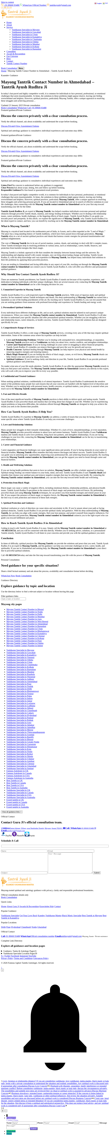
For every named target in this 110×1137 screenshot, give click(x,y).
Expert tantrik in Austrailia (17, 807)
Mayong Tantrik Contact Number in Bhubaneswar (27, 631)
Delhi (3, 927)
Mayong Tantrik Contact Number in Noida (24, 612)
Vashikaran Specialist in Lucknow (20, 703)
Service (9, 27)
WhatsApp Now (8, 576)
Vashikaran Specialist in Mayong (26, 30)
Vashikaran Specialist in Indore (19, 698)
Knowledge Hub (46, 906)
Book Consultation (9, 68)
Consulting (11, 51)
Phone (9, 1133)
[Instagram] (5, 8)
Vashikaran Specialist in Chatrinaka (27, 39)
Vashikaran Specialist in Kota (18, 749)
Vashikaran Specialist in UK (18, 790)
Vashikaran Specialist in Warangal (20, 677)
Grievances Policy (41, 958)
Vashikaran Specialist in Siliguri (19, 708)
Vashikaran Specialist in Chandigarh (21, 710)
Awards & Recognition (29, 906)
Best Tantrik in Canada (16, 783)
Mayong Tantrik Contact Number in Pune (24, 641)
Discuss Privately (8, 126)
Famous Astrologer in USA (18, 776)
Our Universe (12, 56)
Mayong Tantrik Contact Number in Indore (24, 645)
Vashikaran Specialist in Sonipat (20, 768)
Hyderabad (16, 927)
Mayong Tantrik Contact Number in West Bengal (27, 621)
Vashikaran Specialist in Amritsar (20, 761)
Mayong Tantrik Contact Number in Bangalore (26, 626)
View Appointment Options (27, 126)
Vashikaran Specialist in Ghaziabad (21, 766)
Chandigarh (26, 927)
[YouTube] (11, 8)
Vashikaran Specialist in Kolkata (25, 46)
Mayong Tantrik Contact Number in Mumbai (25, 617)
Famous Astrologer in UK (17, 771)
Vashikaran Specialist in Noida (19, 751)
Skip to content (7, 2)
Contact (9, 61)
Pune (8, 927)
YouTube (32, 956)
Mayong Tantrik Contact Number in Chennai (25, 636)
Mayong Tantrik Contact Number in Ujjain (24, 629)
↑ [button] (1, 967)
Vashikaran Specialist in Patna (19, 696)
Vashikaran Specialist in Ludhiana (20, 706)
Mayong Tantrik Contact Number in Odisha (24, 643)
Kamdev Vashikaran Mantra (49, 915)
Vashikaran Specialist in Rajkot (19, 754)
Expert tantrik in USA (15, 805)
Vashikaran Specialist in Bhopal (19, 739)
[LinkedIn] (8, 8)
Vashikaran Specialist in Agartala (20, 735)
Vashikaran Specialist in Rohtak (19, 720)
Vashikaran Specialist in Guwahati (26, 32)
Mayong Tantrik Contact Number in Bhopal (25, 609)
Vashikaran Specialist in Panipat (19, 718)
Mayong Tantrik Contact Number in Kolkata (25, 638)
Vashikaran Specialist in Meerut (19, 730)
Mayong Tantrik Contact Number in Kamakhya (26, 633)
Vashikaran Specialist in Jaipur (19, 701)
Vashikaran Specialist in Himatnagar (21, 747)
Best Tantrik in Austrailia (17, 788)
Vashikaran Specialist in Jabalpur (20, 725)
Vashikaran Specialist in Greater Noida (22, 742)
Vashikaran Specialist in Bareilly (20, 737)
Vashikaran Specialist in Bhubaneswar (22, 691)
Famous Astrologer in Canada (19, 773)
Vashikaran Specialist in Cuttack (20, 713)
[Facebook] (2, 8)
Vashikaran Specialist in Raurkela (20, 674)
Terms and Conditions (23, 958)
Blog (8, 59)
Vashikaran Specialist (10, 915)
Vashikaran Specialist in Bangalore (26, 49)
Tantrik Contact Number (16, 63)
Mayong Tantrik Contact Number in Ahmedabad (27, 624)
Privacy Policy (7, 958)
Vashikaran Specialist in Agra (18, 722)
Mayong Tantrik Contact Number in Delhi (24, 614)
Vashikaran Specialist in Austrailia (20, 797)
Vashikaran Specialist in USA (19, 795)
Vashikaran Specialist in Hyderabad (21, 715)
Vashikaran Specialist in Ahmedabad (21, 681)
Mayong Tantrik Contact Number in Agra (24, 619)
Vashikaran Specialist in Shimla (19, 756)
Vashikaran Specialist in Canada (20, 792)
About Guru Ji (13, 906)
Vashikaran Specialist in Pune (18, 684)
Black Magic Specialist (71, 915)
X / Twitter (5, 956)
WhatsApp (22, 108)
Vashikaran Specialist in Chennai (20, 763)
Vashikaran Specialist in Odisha (25, 42)
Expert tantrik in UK (15, 800)
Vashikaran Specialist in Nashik (19, 686)
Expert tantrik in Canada (16, 802)
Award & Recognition (15, 54)
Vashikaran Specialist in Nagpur (20, 693)
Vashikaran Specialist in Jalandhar (20, 727)
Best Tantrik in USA (15, 785)
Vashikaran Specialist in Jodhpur (20, 679)
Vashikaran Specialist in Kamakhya (27, 37)
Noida (34, 927)
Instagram (24, 956)
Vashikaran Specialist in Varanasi (20, 657)
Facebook (15, 956)
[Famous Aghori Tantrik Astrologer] (17, 18)
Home (9, 22)
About (9, 25)
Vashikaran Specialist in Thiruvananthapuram (25, 732)
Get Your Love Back (28, 915)
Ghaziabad (41, 927)
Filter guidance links (9, 596)
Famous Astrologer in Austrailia (19, 778)
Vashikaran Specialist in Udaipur (20, 759)
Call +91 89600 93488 (36, 108)
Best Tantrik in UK (14, 780)
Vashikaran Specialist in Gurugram (21, 744)
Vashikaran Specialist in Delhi (19, 689)
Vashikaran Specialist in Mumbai (26, 44)
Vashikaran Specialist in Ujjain (25, 34)
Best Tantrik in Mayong (92, 915)
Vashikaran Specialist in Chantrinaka (21, 665)
